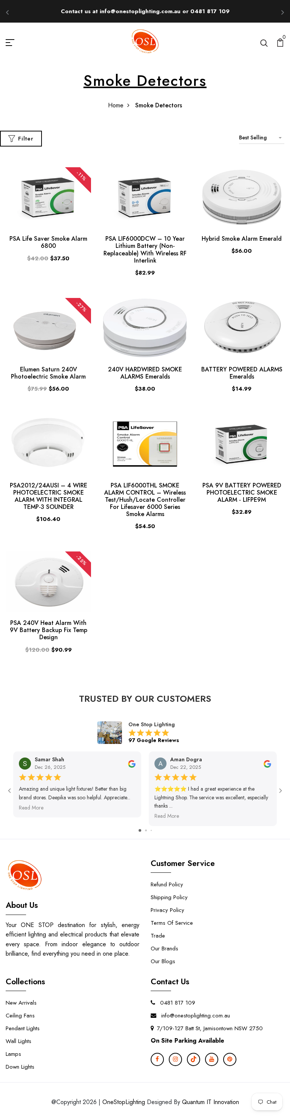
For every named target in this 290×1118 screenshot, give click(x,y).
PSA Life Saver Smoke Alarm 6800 (48, 242)
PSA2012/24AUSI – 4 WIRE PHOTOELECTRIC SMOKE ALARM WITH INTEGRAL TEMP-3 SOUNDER (48, 496)
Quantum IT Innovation (210, 1102)
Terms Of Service (172, 923)
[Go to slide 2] (146, 830)
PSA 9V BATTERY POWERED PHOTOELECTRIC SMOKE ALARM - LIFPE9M (241, 492)
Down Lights (20, 1067)
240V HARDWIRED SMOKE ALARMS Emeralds (145, 373)
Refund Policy (167, 884)
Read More (31, 807)
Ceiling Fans (20, 1015)
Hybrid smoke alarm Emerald (242, 238)
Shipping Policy (169, 897)
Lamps (13, 1054)
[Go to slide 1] (140, 830)
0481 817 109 (176, 1003)
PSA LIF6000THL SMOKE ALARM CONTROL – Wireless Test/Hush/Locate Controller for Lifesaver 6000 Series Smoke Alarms (145, 500)
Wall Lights (18, 1041)
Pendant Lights (23, 1028)
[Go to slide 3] (151, 830)
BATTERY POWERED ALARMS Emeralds (241, 373)
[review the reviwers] (132, 763)
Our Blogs (163, 961)
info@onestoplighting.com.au (194, 1015)
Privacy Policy (167, 910)
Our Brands (164, 948)
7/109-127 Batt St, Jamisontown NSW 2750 (210, 1028)
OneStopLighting (123, 1102)
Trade (158, 936)
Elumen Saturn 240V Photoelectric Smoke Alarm (48, 373)
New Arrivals (21, 1003)
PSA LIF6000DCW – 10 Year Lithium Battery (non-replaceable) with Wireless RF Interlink (145, 249)
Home (115, 105)
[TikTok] (193, 1059)
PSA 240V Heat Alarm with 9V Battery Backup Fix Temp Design (48, 630)
